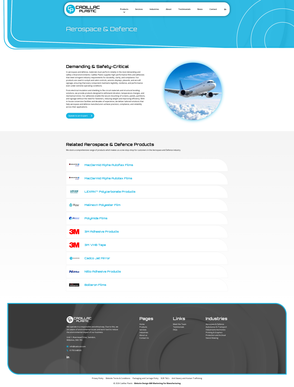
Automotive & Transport (216, 327)
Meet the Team (179, 324)
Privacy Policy (97, 378)
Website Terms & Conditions (118, 378)
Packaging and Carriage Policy (145, 378)
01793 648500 (75, 350)
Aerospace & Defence (215, 324)
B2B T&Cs (165, 378)
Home (142, 324)
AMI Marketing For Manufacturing (165, 383)
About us (143, 335)
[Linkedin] (225, 9)
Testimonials (184, 9)
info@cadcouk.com (78, 346)
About (168, 9)
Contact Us (144, 338)
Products (124, 9)
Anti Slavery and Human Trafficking (187, 378)
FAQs (175, 329)
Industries (154, 9)
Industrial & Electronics (215, 329)
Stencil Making (212, 338)
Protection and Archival (216, 335)
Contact (213, 9)
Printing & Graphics (214, 332)
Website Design (141, 383)
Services (139, 9)
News (200, 9)
